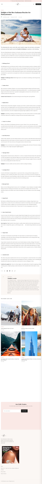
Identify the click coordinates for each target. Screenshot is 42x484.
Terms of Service (3, 473)
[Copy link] (15, 271)
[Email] (9, 292)
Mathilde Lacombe (6, 17)
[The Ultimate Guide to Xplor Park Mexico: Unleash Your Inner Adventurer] (11, 343)
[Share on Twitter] (10, 271)
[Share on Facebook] (5, 271)
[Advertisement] (21, 371)
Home (2, 466)
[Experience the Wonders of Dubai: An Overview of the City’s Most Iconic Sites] (31, 343)
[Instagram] (8, 292)
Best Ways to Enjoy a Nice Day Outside (27, 328)
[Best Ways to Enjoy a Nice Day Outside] (31, 313)
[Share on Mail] (12, 271)
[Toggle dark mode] (34, 4)
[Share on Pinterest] (7, 271)
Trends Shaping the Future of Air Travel (7, 328)
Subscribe (38, 4)
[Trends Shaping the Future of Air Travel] (11, 313)
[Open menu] (2, 4)
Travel (2, 10)
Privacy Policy (3, 471)
